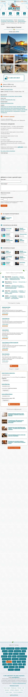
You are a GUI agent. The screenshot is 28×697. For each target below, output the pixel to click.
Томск (20, 664)
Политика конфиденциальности (19, 683)
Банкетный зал (6, 108)
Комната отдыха (12, 106)
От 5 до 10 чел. (22, 281)
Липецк (14, 656)
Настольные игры (9, 103)
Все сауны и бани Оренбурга (7, 20)
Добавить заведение (14, 690)
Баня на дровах (10, 21)
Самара (4, 664)
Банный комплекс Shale (9, 240)
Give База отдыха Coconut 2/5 (2, 194)
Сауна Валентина (8, 252)
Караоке (3, 103)
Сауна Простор (5, 318)
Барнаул (17, 648)
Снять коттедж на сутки (10, 288)
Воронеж (11, 651)
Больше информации (14, 447)
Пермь (14, 661)
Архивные (7, 690)
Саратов (9, 664)
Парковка (19, 106)
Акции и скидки (9, 692)
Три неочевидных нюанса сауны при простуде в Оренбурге (16, 435)
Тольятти (15, 664)
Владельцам (18, 1)
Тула (24, 664)
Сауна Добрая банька (7, 394)
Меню (3, 15)
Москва (3, 648)
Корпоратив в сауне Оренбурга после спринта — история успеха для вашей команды (17, 428)
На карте (18, 15)
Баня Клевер (22, 262)
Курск (9, 656)
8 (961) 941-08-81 (14, 78)
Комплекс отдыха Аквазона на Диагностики (9, 235)
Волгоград (5, 651)
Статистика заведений (18, 692)
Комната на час (4, 106)
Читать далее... (5, 313)
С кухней (21, 297)
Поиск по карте (7, 688)
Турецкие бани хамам (14, 278)
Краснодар (22, 653)
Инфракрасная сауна (15, 279)
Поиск (24, 15)
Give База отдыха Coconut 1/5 (1, 194)
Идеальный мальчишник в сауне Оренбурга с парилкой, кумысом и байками (16, 414)
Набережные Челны (22, 656)
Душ (14, 99)
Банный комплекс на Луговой (22, 229)
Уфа (16, 667)
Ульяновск (12, 667)
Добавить (25, 1)
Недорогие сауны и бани (11, 287)
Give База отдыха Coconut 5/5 (5, 194)
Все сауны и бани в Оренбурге (8, 151)
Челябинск (11, 669)
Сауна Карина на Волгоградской (10, 342)
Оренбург (9, 661)
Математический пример (7, 197)
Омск (4, 661)
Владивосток (23, 648)
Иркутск (5, 653)
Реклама (19, 688)
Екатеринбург (17, 651)
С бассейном (14, 290)
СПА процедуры (14, 298)
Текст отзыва (4, 183)
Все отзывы (14, 366)
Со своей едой (13, 295)
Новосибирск (22, 659)
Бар (12, 108)
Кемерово (16, 653)
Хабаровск (21, 667)
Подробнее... (5, 380)
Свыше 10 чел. (8, 283)
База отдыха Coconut (8, 218)
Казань (10, 653)
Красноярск (4, 656)
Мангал (15, 109)
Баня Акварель (6, 354)
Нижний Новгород (7, 659)
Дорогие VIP (21, 287)
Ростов (18, 661)
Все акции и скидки (15, 404)
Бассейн (3, 99)
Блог (23, 688)
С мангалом (14, 297)
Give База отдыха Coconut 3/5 (3, 194)
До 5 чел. (15, 281)
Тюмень (6, 667)
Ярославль (17, 669)
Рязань (23, 661)
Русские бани (15, 276)
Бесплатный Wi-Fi (9, 111)
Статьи (21, 690)
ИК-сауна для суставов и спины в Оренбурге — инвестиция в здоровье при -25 (16, 442)
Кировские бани (23, 234)
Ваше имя (3, 179)
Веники (2, 111)
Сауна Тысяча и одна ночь (8, 373)
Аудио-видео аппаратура (19, 108)
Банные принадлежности (7, 109)
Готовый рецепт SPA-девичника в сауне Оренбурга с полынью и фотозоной (16, 421)
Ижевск (23, 651)
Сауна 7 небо (8, 228)
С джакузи (21, 290)
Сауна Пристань (6, 384)
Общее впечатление (5, 192)
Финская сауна (21, 20)
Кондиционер (16, 111)
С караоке (20, 295)
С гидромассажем (14, 292)
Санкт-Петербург (10, 648)
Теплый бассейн (9, 99)
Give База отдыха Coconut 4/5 (4, 194)
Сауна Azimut (5, 330)
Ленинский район (22, 21)
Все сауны (10, 15)
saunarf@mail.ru (15, 677)
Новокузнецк (15, 659)
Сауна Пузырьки (22, 240)
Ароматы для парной (22, 109)
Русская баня (4, 21)
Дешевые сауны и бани (16, 285)
